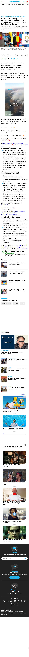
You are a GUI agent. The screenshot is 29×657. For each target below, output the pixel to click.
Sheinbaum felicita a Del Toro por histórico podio (17, 263)
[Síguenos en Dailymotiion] (25, 601)
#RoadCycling (21, 211)
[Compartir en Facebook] (5, 58)
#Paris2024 (14, 212)
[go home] (14, 610)
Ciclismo (16, 303)
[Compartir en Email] (14, 58)
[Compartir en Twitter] (8, 58)
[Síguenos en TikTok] (18, 601)
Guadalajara (21, 4)
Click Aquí (14, 577)
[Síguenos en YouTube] (15, 601)
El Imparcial (4, 16)
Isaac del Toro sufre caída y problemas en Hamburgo (17, 272)
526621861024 (14, 572)
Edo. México (14, 4)
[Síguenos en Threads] (21, 601)
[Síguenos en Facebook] (4, 601)
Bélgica (22, 303)
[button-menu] (2, 1)
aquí (10, 255)
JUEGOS (3, 4)
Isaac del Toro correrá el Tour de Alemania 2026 (17, 281)
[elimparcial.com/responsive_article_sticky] (28, 648)
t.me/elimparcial (14, 591)
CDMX (8, 4)
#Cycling (14, 211)
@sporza (4, 143)
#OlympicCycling (6, 212)
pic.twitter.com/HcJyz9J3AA (16, 247)
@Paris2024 (4, 204)
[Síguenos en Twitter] (8, 601)
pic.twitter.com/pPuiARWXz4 (9, 214)
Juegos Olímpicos (20, 16)
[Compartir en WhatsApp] (2, 58)
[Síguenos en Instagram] (11, 601)
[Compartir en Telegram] (11, 58)
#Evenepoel (23, 245)
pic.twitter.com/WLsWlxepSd (15, 143)
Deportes (12, 16)
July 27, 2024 (17, 216)
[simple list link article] (14, 342)
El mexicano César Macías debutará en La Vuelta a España (18, 290)
